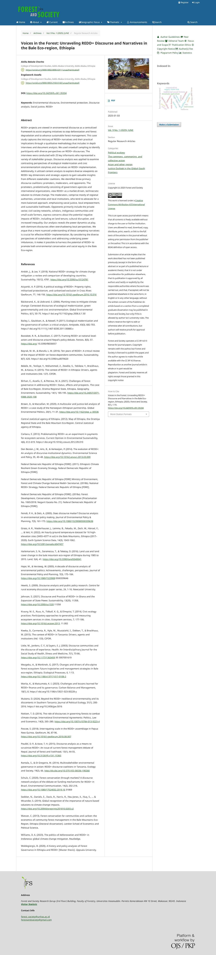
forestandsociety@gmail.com (36, 919)
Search (158, 22)
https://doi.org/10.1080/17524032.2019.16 (43, 789)
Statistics (187, 52)
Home (21, 22)
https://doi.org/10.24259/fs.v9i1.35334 (46, 93)
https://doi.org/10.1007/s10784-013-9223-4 (77, 721)
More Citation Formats (121, 414)
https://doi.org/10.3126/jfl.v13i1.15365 (41, 755)
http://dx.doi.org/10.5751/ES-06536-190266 (67, 770)
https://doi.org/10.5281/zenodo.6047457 (42, 544)
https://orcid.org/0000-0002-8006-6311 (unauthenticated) (52, 69)
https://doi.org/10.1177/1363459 (38, 657)
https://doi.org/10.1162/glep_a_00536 (79, 411)
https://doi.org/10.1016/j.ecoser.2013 (40, 623)
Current (53, 22)
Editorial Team (176, 40)
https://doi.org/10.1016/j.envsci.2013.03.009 (67, 456)
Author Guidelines (170, 36)
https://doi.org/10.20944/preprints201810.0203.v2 (47, 808)
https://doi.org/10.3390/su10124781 (69, 279)
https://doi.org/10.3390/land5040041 (62, 559)
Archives (69, 22)
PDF (113, 100)
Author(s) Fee (185, 48)
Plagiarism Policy (169, 52)
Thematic (115, 22)
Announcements (138, 22)
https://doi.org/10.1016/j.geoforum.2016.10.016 (71, 294)
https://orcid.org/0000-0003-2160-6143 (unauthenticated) (52, 82)
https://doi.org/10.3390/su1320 (37, 604)
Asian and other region (120, 164)
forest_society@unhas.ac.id (35, 916)
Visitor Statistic (29, 904)
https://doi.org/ (29, 343)
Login (197, 2)
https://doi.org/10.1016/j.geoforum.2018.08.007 (46, 736)
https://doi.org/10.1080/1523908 (38, 578)
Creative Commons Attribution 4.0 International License (126, 204)
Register (184, 2)
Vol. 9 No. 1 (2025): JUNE (57, 33)
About (36, 22)
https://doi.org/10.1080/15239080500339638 (69, 521)
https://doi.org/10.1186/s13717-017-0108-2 (43, 676)
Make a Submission (169, 124)
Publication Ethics (181, 44)
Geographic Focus (90, 22)
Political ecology (116, 152)
